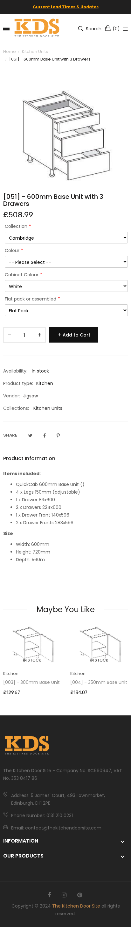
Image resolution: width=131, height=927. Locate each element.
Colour (12, 250)
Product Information (29, 458)
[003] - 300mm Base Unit (31, 682)
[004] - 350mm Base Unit (98, 682)
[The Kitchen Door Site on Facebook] (49, 895)
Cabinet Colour (21, 275)
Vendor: (11, 396)
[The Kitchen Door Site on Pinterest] (79, 895)
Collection (16, 226)
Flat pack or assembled (30, 299)
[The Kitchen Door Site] (37, 28)
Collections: (16, 408)
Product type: (18, 383)
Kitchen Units (47, 408)
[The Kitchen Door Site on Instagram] (64, 895)
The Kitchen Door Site (76, 906)
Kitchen (10, 673)
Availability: (15, 371)
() (116, 28)
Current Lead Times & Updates (66, 7)
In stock (32, 660)
